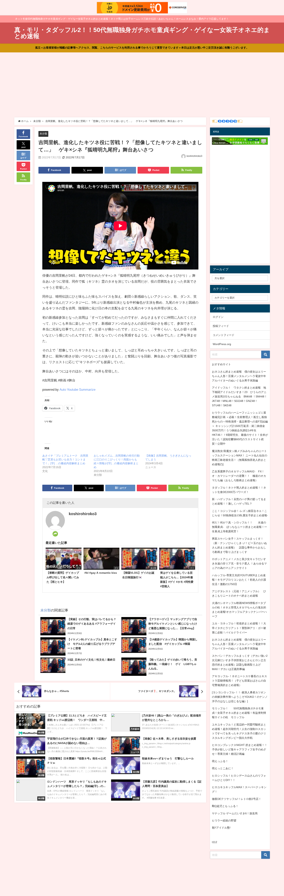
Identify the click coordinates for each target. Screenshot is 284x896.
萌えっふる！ (220, 761)
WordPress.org (222, 344)
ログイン (218, 317)
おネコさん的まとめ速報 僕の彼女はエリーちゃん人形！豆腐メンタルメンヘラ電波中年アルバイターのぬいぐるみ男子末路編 (239, 376)
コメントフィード (223, 335)
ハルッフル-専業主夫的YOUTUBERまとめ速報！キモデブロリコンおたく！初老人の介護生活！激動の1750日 (239, 579)
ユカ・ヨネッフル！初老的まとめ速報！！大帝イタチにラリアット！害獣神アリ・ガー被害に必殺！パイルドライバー (239, 628)
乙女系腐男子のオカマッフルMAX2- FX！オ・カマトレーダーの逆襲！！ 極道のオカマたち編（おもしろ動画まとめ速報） (239, 476)
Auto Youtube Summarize (77, 389)
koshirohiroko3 (194, 156)
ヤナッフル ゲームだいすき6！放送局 (235, 813)
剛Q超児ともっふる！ (225, 806)
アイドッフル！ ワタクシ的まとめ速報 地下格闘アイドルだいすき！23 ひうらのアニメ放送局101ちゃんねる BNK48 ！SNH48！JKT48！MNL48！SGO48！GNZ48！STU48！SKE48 (239, 396)
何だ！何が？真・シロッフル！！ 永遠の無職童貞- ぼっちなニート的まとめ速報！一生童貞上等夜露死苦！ (239, 527)
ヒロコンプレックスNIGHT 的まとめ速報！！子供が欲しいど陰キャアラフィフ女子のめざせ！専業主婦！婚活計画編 (239, 749)
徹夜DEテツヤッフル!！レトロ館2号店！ (236, 799)
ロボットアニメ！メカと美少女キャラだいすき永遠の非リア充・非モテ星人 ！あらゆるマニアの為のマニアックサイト (239, 563)
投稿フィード (221, 326)
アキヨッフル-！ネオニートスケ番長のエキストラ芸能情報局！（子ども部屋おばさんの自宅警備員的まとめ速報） (239, 680)
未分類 (43, 133)
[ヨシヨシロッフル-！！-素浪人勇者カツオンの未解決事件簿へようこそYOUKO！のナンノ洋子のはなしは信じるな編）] (240, 697)
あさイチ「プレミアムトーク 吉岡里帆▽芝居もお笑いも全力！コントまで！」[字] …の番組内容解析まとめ (65, 459)
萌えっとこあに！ (223, 768)
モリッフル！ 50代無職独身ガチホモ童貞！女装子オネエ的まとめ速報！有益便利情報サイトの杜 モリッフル (239, 713)
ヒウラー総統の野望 (224, 820)
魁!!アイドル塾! (221, 827)
